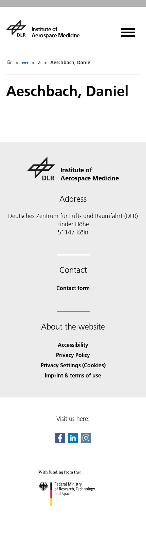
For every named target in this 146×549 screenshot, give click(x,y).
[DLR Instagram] (86, 441)
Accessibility (73, 344)
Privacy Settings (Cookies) (73, 365)
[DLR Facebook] (60, 441)
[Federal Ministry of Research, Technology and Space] (73, 513)
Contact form (73, 287)
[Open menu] (128, 30)
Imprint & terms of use (73, 375)
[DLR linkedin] (73, 441)
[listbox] (25, 62)
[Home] (9, 62)
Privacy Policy (73, 354)
